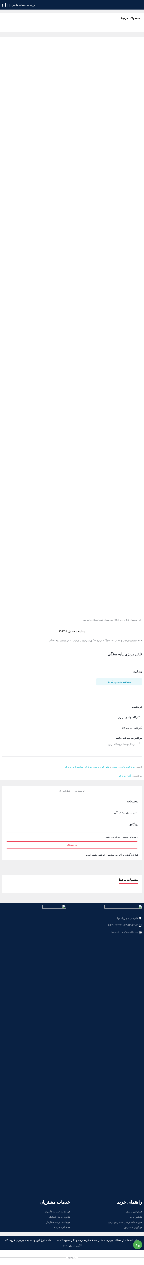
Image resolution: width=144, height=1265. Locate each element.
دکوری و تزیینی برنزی (84, 640)
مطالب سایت (61, 1227)
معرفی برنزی (133, 1211)
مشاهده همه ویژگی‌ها (119, 682)
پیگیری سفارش (132, 1227)
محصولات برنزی (105, 640)
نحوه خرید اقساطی (58, 1216)
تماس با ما (135, 1216)
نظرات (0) (64, 790)
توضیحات (80, 790)
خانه (140, 640)
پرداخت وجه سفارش (57, 1222)
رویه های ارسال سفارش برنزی (124, 1222)
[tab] (80, 790)
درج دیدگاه (72, 845)
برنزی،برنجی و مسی (125, 640)
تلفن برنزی (125, 775)
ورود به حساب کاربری (57, 1211)
